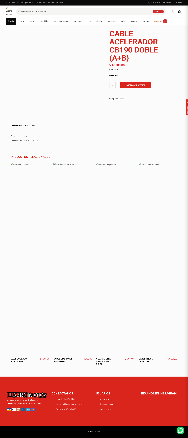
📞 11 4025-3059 (154, 2)
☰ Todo (11, 21)
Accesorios (112, 21)
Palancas (145, 21)
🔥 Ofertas (160, 21)
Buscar (158, 11)
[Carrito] (179, 11)
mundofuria (95, 431)
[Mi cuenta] (173, 11)
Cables (123, 21)
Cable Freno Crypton (146, 360)
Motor (32, 21)
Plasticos (99, 21)
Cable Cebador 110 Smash (19, 360)
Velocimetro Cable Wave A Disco (103, 361)
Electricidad (44, 21)
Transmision (77, 21)
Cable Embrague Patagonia (63, 360)
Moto (89, 21)
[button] (180, 430)
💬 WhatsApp (168, 2)
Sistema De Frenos (61, 21)
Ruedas (134, 21)
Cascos (22, 21)
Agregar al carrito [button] (40, 358)
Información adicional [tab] (24, 125)
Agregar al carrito (135, 85)
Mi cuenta (178, 2)
